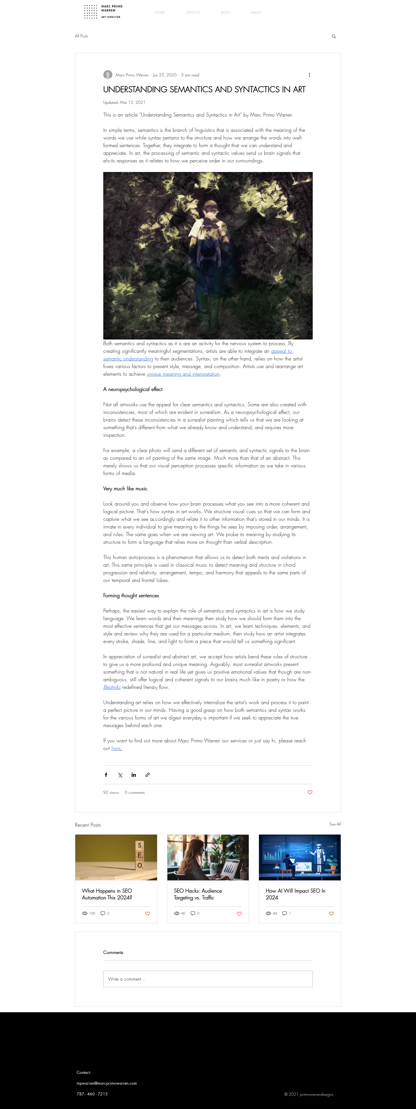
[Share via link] (147, 774)
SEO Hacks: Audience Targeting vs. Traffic (198, 894)
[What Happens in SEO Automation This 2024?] (116, 857)
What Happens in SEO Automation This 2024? (107, 894)
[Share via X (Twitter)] (120, 774)
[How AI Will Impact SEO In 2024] (300, 857)
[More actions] (309, 74)
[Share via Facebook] (106, 774)
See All (335, 824)
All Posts (81, 35)
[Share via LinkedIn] (133, 774)
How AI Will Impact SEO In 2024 (295, 894)
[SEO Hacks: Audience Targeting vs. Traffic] (208, 857)
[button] (333, 36)
